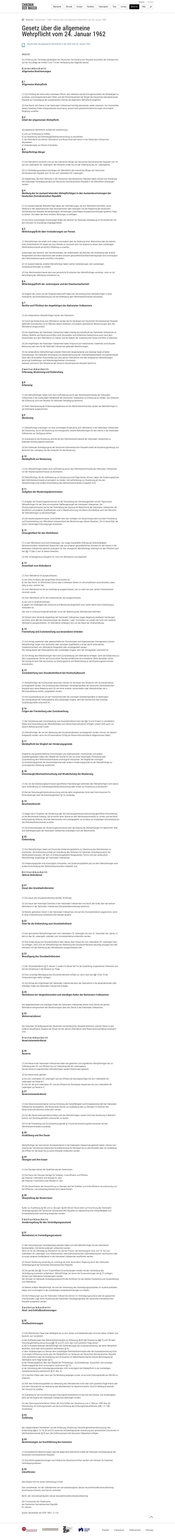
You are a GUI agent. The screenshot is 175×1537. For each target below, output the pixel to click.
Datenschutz (135, 1530)
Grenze (80, 7)
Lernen (124, 7)
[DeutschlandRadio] (52, 1529)
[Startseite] (29, 8)
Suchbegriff (150, 6)
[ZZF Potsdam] (70, 1529)
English (150, 2)
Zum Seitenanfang (151, 1517)
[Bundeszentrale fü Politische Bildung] (32, 1529)
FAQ (144, 7)
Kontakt (105, 1530)
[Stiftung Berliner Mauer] (86, 1529)
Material (134, 7)
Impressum (119, 1530)
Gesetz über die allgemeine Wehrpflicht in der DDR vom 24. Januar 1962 (58, 44)
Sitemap (149, 1530)
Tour (114, 7)
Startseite (57, 7)
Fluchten (90, 7)
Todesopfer (103, 7)
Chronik (69, 7)
